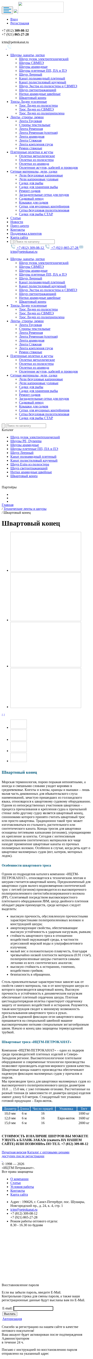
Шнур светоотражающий (37, 90)
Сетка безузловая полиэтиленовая (44, 210)
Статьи (15, 218)
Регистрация (19, 23)
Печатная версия (14, 1152)
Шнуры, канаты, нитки (27, 55)
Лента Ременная (31, 129)
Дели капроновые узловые (38, 179)
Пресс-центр (19, 226)
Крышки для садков (33, 202)
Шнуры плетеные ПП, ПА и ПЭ (43, 70)
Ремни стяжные (30, 148)
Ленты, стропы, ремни (27, 117)
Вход (14, 19)
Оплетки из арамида (34, 164)
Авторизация (12, 1319)
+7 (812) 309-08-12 (30, 248)
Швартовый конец (32, 98)
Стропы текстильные (34, 125)
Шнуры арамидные (33, 67)
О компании (19, 1179)
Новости (16, 222)
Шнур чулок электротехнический (44, 59)
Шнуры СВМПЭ (31, 63)
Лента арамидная (31, 136)
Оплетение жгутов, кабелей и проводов (48, 167)
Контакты (17, 229)
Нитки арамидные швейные (40, 94)
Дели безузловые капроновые (41, 175)
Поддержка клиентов (26, 233)
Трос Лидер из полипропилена (41, 113)
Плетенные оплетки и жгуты (31, 152)
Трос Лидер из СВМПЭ (36, 109)
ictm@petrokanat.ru (23, 1209)
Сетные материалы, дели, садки (33, 171)
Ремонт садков (29, 191)
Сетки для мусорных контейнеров (44, 206)
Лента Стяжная (30, 140)
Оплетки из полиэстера (36, 160)
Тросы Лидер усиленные (28, 101)
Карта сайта (19, 237)
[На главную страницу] (39, 11)
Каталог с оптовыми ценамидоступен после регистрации (35, 1154)
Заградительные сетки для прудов (44, 195)
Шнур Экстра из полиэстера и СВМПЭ (48, 86)
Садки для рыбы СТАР (36, 214)
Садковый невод (31, 198)
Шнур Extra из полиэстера (29, 464)
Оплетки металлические (37, 156)
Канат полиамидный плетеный (42, 78)
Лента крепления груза (36, 144)
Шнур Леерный (30, 74)
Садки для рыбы (31, 183)
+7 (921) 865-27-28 (64, 248)
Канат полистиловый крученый (42, 82)
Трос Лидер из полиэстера (38, 105)
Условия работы (22, 1187)
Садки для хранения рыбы (38, 187)
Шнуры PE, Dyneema (26, 441)
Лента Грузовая (30, 121)
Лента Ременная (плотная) (38, 132)
